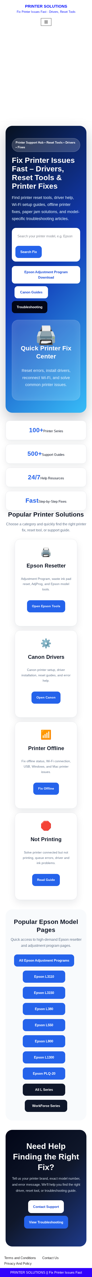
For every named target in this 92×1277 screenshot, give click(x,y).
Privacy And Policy (18, 1263)
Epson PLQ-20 (44, 1073)
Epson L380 (44, 1009)
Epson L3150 (44, 993)
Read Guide (46, 880)
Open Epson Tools (46, 606)
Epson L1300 (44, 1057)
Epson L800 (44, 1041)
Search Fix (28, 252)
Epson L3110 (44, 976)
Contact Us (50, 1258)
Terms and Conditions (20, 1258)
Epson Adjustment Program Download (46, 274)
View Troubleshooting (46, 1222)
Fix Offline (46, 788)
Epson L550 (44, 1025)
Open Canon (46, 697)
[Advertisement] (46, 75)
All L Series (44, 1089)
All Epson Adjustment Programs (44, 960)
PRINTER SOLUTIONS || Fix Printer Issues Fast (46, 1272)
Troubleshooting (29, 307)
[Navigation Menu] (46, 22)
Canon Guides (31, 292)
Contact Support (46, 1207)
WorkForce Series (46, 1106)
